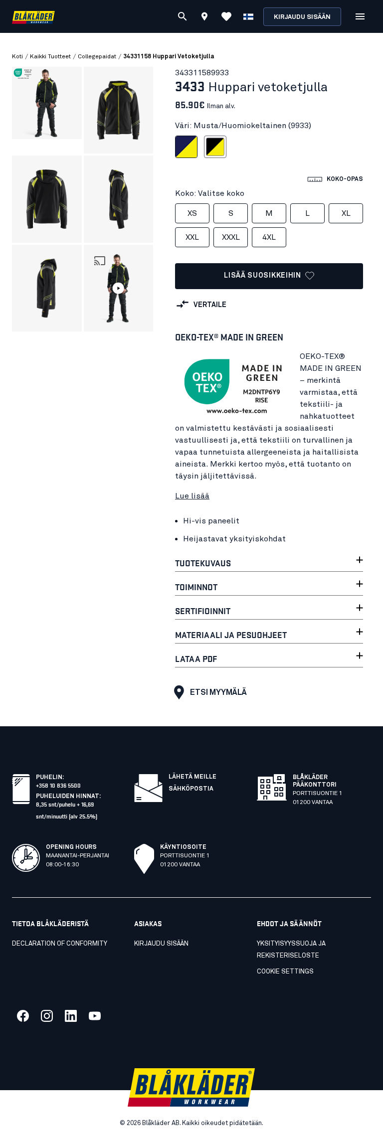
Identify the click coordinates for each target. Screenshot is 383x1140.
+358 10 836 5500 (58, 785)
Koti (17, 57)
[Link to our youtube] (95, 1016)
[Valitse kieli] (248, 16)
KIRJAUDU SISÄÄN (161, 944)
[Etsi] (182, 16)
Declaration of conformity (59, 944)
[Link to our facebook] (23, 1016)
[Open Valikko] (360, 16)
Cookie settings (285, 972)
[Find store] (204, 18)
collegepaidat (97, 57)
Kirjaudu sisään (302, 17)
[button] (119, 288)
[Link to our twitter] (47, 1016)
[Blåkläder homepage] (33, 16)
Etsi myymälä (218, 692)
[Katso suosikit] (226, 16)
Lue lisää (192, 496)
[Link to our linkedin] (71, 1016)
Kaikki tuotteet (50, 57)
